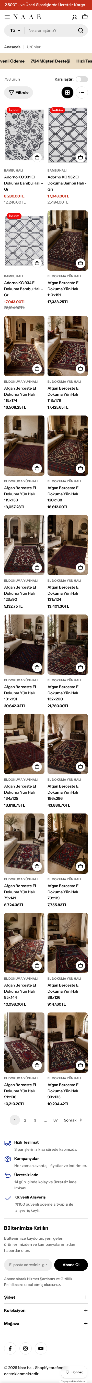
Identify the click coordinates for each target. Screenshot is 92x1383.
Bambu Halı (13, 170)
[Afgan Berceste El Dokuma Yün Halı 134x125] (24, 744)
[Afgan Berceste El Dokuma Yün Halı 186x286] (68, 744)
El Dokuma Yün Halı (64, 276)
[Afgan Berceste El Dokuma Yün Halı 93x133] (68, 1042)
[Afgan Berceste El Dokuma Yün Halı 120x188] (68, 446)
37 (55, 1120)
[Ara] (81, 30)
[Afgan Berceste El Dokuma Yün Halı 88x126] (68, 943)
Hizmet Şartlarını (41, 1279)
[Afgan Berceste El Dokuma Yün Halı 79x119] (68, 843)
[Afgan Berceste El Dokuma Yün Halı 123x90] (24, 545)
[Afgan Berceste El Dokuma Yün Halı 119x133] (24, 446)
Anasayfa (12, 46)
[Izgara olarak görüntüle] (67, 92)
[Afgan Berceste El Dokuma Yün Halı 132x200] (68, 644)
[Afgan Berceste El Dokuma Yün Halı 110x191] (68, 240)
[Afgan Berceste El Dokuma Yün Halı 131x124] (68, 545)
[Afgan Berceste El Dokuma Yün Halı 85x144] (24, 943)
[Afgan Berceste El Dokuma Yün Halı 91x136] (24, 1042)
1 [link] (15, 1120)
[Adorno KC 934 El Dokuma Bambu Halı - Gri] (24, 240)
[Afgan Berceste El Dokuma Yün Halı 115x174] (24, 346)
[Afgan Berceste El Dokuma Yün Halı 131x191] (24, 644)
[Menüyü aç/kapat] (7, 17)
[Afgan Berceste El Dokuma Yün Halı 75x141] (24, 843)
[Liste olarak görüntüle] (82, 92)
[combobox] (46, 30)
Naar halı (25, 1367)
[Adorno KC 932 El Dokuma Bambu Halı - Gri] (68, 135)
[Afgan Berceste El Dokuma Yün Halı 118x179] (68, 346)
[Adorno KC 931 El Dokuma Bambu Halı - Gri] (24, 135)
